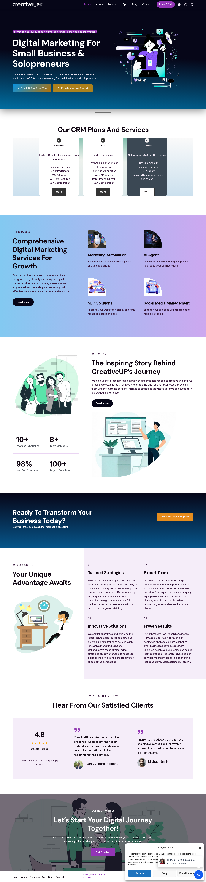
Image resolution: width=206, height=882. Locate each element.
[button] (199, 847)
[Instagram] (185, 4)
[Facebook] (179, 4)
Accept (140, 873)
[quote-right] (77, 730)
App (124, 4)
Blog (134, 4)
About (99, 4)
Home (87, 4)
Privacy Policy (89, 874)
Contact (146, 4)
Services (113, 4)
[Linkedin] (192, 4)
